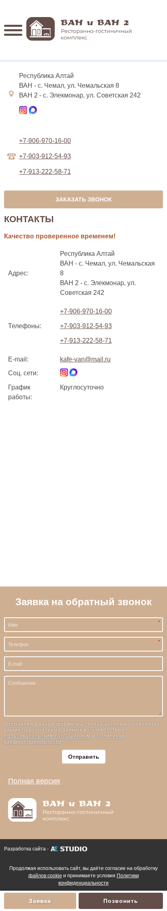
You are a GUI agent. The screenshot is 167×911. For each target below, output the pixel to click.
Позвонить (120, 901)
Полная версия (34, 781)
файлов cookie (45, 876)
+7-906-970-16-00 (45, 140)
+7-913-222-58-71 (86, 340)
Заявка (40, 901)
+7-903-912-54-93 (45, 156)
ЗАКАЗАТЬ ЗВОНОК (84, 199)
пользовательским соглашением (47, 736)
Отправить (83, 756)
